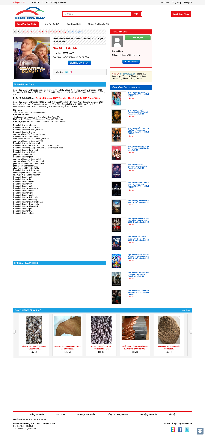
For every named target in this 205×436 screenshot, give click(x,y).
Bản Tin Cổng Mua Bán (55, 2)
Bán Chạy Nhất (74, 24)
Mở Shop (165, 2)
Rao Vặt (35, 2)
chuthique (118, 51)
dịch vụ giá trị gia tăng (56, 32)
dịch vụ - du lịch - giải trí (33, 32)
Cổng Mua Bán (19, 2)
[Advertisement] (59, 235)
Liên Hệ (171, 414)
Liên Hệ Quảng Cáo (148, 414)
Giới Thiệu (60, 414)
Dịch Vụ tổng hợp (75, 32)
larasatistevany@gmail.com (127, 55)
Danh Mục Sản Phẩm (26, 24)
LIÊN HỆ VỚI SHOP (79, 63)
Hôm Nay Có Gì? (51, 24)
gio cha (16, 419)
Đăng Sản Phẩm (181, 14)
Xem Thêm (186, 310)
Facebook (180, 429)
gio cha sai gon (40, 419)
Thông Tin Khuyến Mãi (98, 24)
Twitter (66, 72)
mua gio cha (26, 419)
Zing (71, 72)
